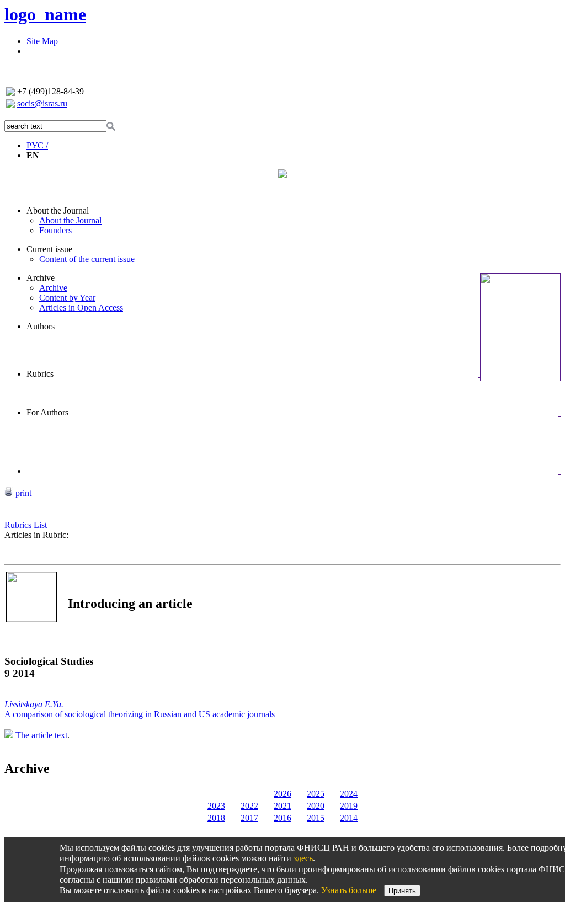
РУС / (37, 145)
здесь (303, 858)
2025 (315, 793)
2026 (282, 793)
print (22, 493)
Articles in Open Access (81, 307)
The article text (41, 735)
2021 (282, 805)
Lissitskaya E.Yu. (33, 704)
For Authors (47, 412)
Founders (55, 230)
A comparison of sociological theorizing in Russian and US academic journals (139, 714)
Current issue (49, 249)
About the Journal (57, 210)
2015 (315, 818)
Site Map (42, 41)
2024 (349, 793)
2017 (249, 818)
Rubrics (40, 373)
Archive (40, 277)
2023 (216, 805)
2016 (282, 818)
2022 (249, 805)
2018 (216, 818)
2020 (315, 805)
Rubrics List (25, 525)
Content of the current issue (87, 259)
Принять (402, 891)
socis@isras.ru (42, 103)
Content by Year (67, 297)
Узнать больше (348, 890)
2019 (349, 805)
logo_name (45, 14)
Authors (40, 326)
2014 (349, 818)
